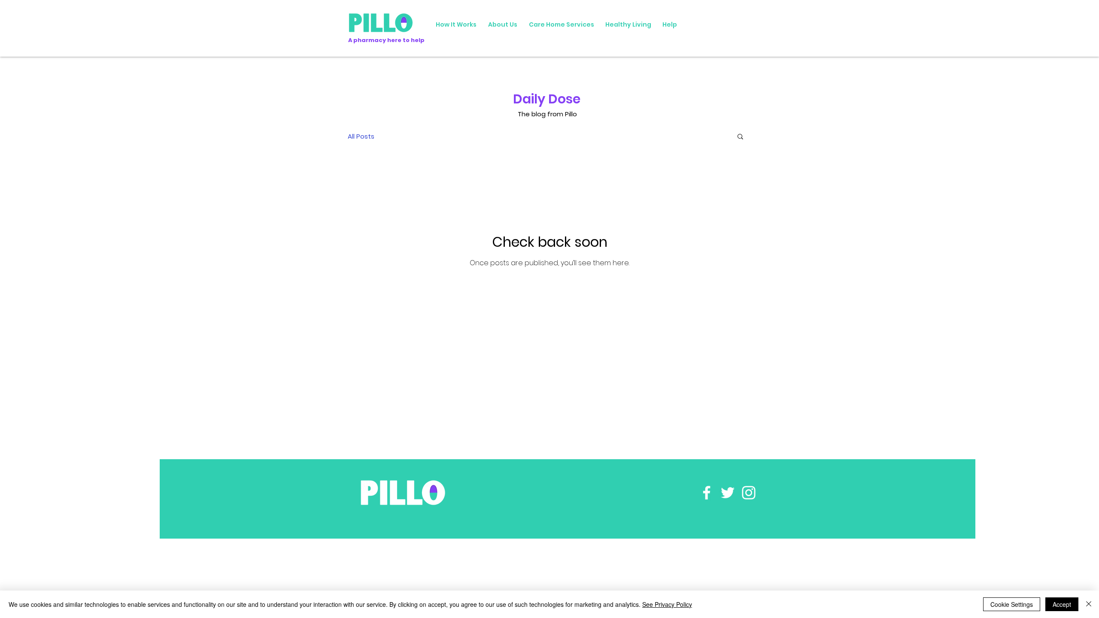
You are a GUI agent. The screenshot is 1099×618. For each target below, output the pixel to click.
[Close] (1089, 604)
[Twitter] (728, 493)
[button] (740, 137)
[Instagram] (749, 493)
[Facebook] (707, 493)
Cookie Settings (1011, 604)
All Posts (361, 136)
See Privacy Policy (667, 604)
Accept (1062, 604)
